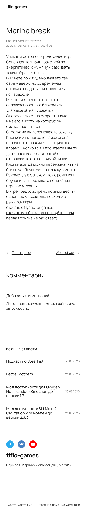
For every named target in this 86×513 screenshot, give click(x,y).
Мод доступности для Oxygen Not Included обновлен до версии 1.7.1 (33, 391)
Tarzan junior (21, 252)
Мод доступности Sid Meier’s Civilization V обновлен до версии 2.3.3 (31, 413)
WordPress (73, 505)
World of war (65, 252)
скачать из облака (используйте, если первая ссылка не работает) (40, 215)
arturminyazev (29, 41)
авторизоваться (19, 308)
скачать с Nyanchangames (29, 207)
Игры (49, 45)
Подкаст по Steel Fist (24, 361)
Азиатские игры (33, 45)
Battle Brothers (19, 374)
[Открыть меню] (77, 6)
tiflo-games (16, 6)
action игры (14, 45)
